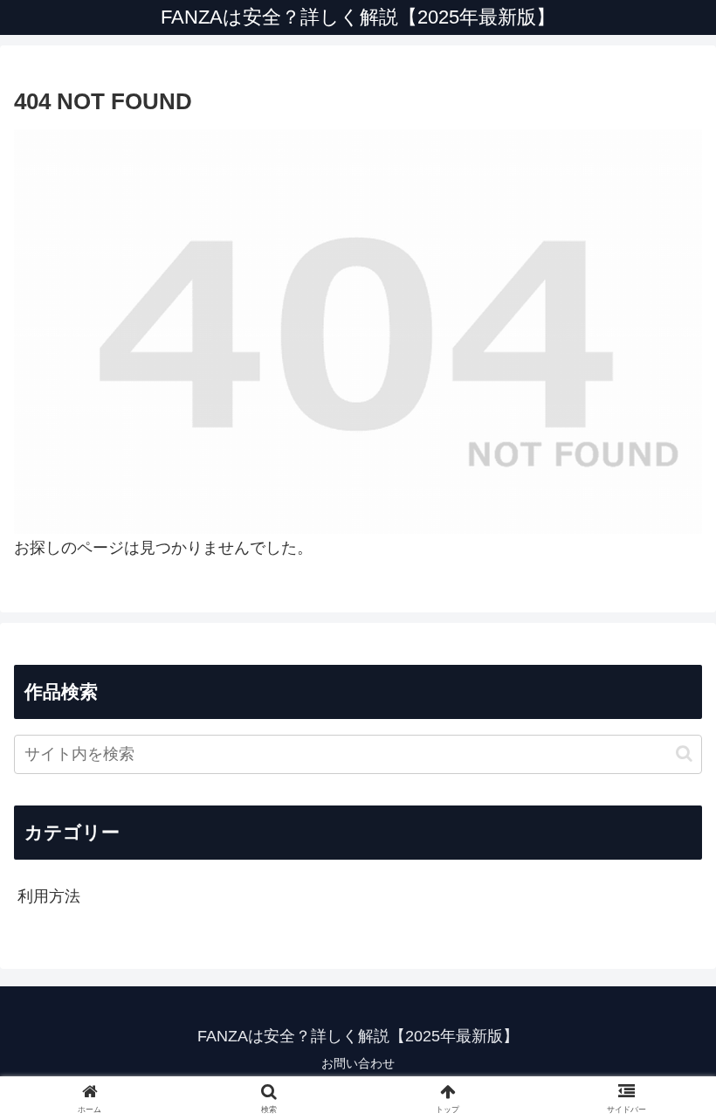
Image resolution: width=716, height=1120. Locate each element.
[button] (684, 753)
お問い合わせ (358, 1063)
